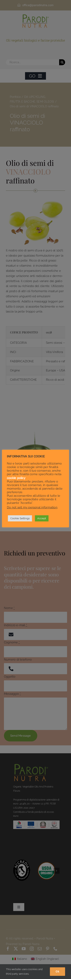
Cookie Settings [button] (20, 518)
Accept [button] (41, 518)
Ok (57, 971)
